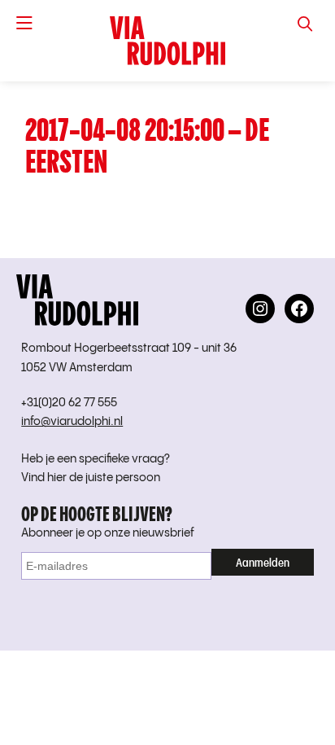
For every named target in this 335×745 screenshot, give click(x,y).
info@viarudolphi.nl (72, 421)
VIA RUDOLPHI (167, 40)
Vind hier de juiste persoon (90, 478)
